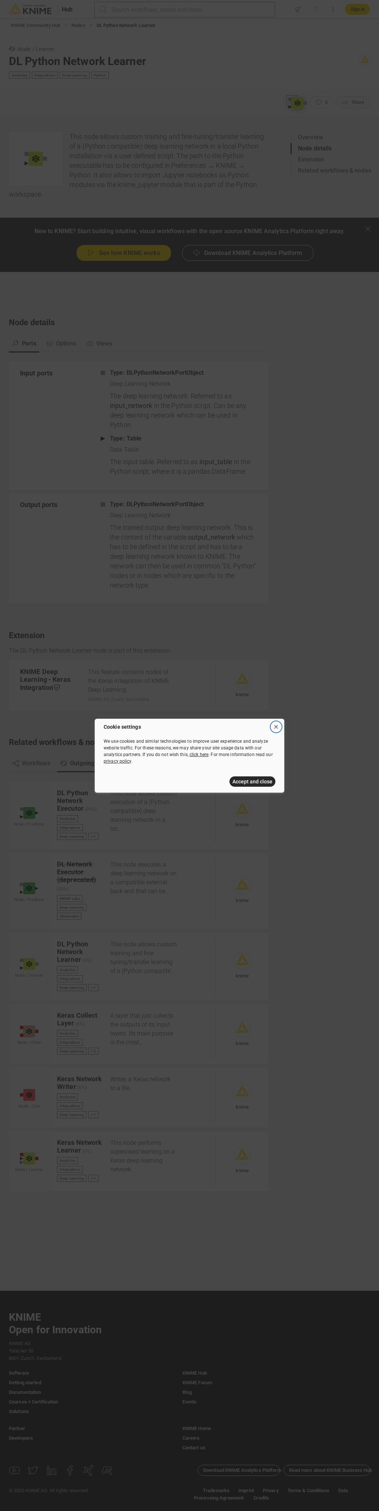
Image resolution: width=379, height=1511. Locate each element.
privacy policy (117, 761)
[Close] (276, 727)
